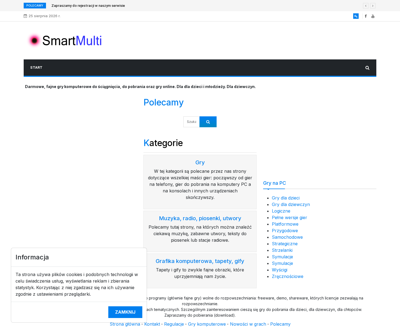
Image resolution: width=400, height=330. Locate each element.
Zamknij (125, 312)
